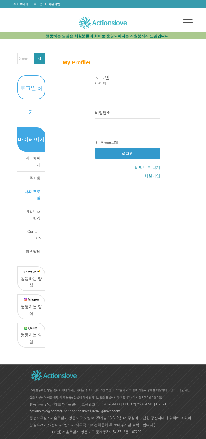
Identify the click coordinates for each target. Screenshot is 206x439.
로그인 (38, 4)
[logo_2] (103, 21)
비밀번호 (102, 113)
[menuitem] (22, 4)
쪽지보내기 (20, 4)
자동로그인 (109, 143)
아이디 (100, 83)
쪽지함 (35, 178)
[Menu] (185, 20)
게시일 (137, 397)
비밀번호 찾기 (147, 167)
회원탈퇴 (33, 251)
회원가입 (54, 4)
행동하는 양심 (31, 281)
